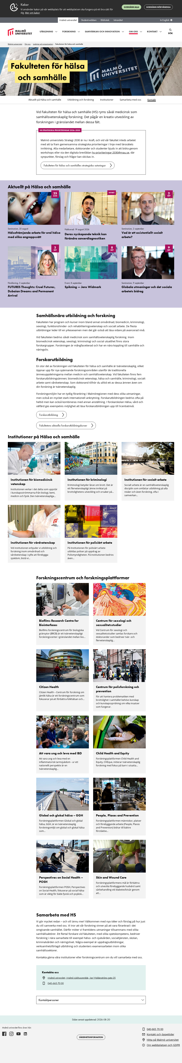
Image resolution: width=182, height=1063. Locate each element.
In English (164, 20)
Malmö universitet (68, 20)
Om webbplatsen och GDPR (163, 1045)
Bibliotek (105, 20)
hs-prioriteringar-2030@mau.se (110, 152)
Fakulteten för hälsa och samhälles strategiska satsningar (75, 165)
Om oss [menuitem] (133, 31)
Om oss (28, 44)
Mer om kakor (32, 12)
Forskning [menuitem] (69, 31)
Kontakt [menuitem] (152, 31)
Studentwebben (88, 20)
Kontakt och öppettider (160, 1034)
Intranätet (118, 20)
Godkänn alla (131, 7)
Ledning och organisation (43, 44)
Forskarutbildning (48, 415)
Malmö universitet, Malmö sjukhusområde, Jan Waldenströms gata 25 (82, 978)
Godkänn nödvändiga (158, 7)
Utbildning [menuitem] (46, 31)
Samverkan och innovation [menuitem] (102, 31)
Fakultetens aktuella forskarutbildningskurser (63, 425)
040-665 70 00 (56, 983)
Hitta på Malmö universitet (163, 1039)
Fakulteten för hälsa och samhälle (69, 44)
